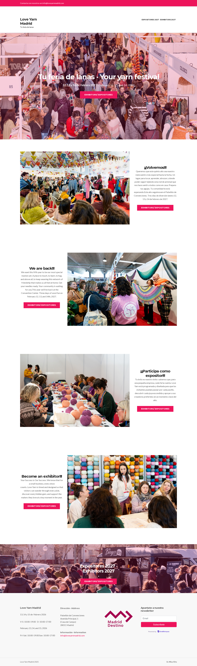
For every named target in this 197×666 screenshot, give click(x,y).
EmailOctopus (164, 631)
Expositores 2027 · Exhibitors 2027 (159, 20)
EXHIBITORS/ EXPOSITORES (98, 95)
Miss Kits (173, 662)
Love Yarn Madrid (28, 21)
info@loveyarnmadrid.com (53, 3)
